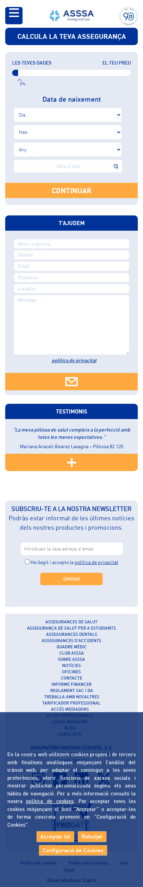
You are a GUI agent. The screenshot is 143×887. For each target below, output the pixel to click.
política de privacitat (74, 360)
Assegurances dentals (71, 634)
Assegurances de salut (71, 621)
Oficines (71, 671)
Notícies (71, 665)
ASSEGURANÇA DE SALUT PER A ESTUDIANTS (71, 628)
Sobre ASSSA (71, 659)
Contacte (71, 678)
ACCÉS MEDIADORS (70, 709)
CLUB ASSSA (71, 653)
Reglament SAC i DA (71, 690)
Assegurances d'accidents (71, 640)
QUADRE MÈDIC (72, 646)
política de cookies (49, 801)
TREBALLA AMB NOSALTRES (71, 696)
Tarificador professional (71, 703)
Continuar (72, 190)
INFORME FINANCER (71, 684)
